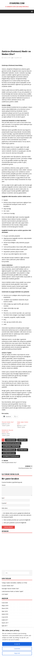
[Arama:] (17, 573)
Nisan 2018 (5, 608)
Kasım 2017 (5, 623)
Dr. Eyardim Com (17, 57)
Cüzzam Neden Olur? (8, 585)
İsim (3, 498)
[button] (32, 11)
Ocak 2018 (5, 617)
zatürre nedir (22, 450)
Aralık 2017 (5, 620)
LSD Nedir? (5, 594)
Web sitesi (4, 508)
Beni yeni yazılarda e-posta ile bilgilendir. (15, 522)
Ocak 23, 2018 (6, 57)
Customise (17, 648)
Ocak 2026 (5, 602)
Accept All (17, 644)
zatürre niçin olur (9, 453)
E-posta (4, 503)
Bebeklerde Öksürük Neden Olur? (7, 431)
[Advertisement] (17, 32)
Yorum (3, 485)
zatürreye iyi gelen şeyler (11, 456)
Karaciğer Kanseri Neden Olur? (10, 588)
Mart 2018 (5, 611)
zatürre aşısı (22, 440)
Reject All (17, 653)
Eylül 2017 (4, 625)
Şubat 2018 (5, 614)
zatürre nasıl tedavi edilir (11, 446)
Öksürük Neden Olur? (8, 422)
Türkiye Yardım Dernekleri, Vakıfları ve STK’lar (14, 583)
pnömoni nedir (10, 440)
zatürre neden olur (9, 450)
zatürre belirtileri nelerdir (11, 443)
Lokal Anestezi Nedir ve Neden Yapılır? (12, 591)
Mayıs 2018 (5, 605)
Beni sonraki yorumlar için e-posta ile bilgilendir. (17, 520)
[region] (17, 642)
